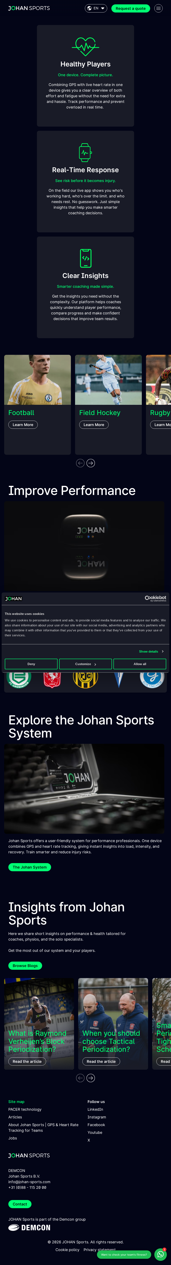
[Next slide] (91, 463)
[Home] (29, 8)
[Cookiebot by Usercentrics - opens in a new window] (148, 599)
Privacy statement (100, 1250)
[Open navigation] (158, 8)
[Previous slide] (80, 463)
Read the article (27, 1061)
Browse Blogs (25, 965)
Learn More (23, 424)
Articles (15, 1117)
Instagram (97, 1117)
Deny (31, 664)
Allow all (140, 664)
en (96, 8)
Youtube (95, 1132)
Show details (148, 651)
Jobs (12, 1138)
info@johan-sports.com (29, 1182)
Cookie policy (67, 1250)
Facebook (96, 1125)
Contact (20, 1204)
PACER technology (24, 1109)
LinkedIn (95, 1109)
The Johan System (30, 867)
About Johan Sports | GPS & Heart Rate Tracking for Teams (43, 1128)
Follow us (96, 1101)
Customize (83, 664)
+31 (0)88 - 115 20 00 (27, 1187)
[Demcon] (29, 1226)
